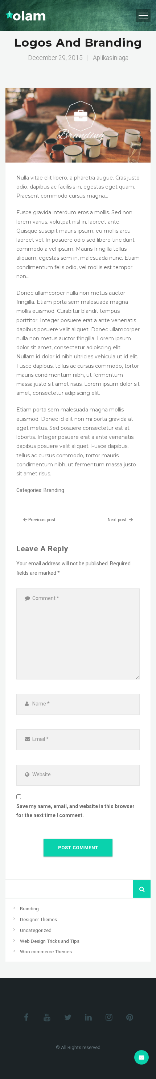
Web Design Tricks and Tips (49, 941)
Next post (118, 519)
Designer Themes (38, 919)
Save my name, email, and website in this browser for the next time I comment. (75, 810)
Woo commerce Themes (46, 951)
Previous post (42, 519)
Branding (54, 490)
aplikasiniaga (110, 57)
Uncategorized (36, 930)
